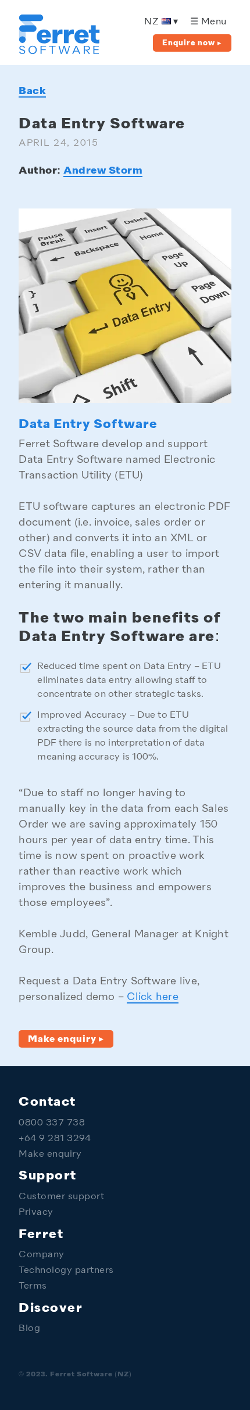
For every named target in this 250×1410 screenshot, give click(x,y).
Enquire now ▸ (192, 43)
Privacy (36, 1212)
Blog (29, 1329)
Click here (152, 997)
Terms (33, 1286)
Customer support (61, 1197)
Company (42, 1255)
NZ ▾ (161, 22)
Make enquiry (50, 1154)
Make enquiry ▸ (66, 1039)
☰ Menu (208, 22)
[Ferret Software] (59, 50)
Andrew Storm (102, 171)
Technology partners (66, 1271)
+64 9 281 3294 (55, 1139)
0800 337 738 (52, 1123)
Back (32, 91)
